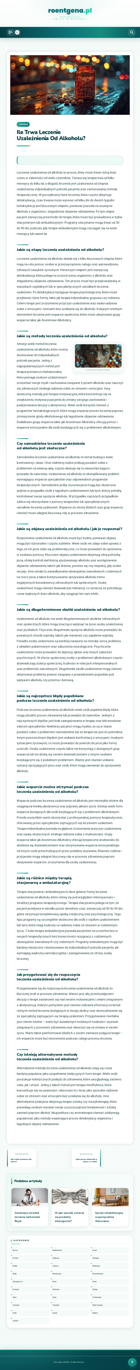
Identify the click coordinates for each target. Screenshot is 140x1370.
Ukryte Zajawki (98, 1305)
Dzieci (95, 1250)
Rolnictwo (56, 1289)
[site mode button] (17, 32)
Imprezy (55, 1266)
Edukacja (56, 1258)
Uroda (15, 1313)
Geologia (96, 1258)
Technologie (97, 1297)
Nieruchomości (98, 1274)
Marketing (96, 1266)
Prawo (95, 1281)
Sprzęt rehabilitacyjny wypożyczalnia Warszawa (109, 1217)
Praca (55, 1281)
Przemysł (16, 1289)
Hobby (15, 1266)
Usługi (55, 1313)
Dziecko (15, 1258)
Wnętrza (95, 1313)
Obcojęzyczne (17, 1281)
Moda (15, 1274)
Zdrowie (23, 124)
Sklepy (95, 1289)
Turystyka (56, 1305)
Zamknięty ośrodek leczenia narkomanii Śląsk (27, 1217)
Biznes (15, 1250)
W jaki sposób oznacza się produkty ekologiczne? (69, 1217)
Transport (16, 1305)
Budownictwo (57, 1250)
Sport (14, 1297)
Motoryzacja (57, 1274)
